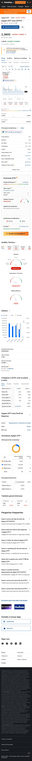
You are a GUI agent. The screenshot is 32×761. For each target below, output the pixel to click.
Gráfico (9, 58)
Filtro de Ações (11, 6)
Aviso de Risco (5, 750)
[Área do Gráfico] (5, 67)
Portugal (20, 6)
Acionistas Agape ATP (10, 436)
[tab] (9, 248)
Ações (4, 6)
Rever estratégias (10, 52)
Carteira (3, 659)
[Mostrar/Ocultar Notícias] (11, 67)
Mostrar (19, 406)
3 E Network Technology (9, 501)
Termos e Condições (6, 739)
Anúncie (19, 656)
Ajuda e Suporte (22, 659)
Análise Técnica (8, 242)
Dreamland (19, 501)
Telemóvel (4, 656)
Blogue (3, 652)
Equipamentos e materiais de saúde (20, 423)
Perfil (10, 62)
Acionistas (16, 62)
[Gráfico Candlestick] (3, 67)
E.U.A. (29, 430)
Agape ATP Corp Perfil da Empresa (12, 414)
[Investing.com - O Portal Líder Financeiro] (9, 2)
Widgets (3, 663)
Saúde (29, 426)
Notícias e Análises (20, 58)
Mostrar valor (25, 110)
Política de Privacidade (7, 744)
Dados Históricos (25, 62)
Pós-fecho (6, 44)
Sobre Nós (20, 652)
